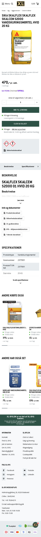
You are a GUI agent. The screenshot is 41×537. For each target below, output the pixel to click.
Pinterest (10, 479)
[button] (4, 102)
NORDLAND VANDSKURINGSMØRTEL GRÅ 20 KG (15, 391)
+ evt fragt (5, 86)
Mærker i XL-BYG (8, 454)
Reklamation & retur (30, 444)
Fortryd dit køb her (29, 458)
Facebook (10, 470)
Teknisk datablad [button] (13, 235)
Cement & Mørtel (26, 10)
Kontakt (5, 437)
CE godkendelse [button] (12, 224)
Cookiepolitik (27, 454)
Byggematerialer (16, 10)
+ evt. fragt (5, 341)
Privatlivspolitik (28, 451)
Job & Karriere (7, 444)
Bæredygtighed (7, 451)
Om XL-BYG (6, 447)
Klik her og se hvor (19, 129)
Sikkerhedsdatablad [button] (14, 150)
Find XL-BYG (6, 441)
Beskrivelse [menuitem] (9, 166)
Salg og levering (28, 441)
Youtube (31, 470)
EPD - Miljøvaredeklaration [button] (16, 229)
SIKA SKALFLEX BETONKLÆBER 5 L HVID (14, 328)
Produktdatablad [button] (13, 213)
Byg (8, 10)
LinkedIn (31, 474)
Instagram (10, 474)
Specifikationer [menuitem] (28, 166)
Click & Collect (28, 437)
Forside (3, 10)
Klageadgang (27, 447)
